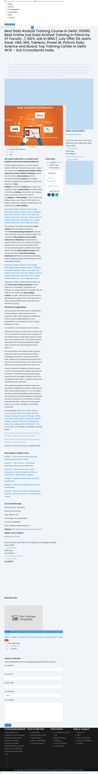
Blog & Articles (59, 738)
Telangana (14, 646)
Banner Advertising (38, 740)
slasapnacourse (12, 536)
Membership (36, 738)
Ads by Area (12, 12)
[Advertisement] (49, 92)
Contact (11, 18)
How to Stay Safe (83, 738)
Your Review (9, 700)
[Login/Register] (5, 22)
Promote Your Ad (37, 743)
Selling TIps (35, 732)
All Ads (10, 7)
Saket (11, 152)
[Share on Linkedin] (53, 194)
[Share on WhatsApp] (57, 194)
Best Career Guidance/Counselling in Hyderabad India (33, 637)
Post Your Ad (10, 24)
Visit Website (11, 548)
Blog (10, 15)
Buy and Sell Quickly (38, 735)
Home (10, 4)
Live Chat (80, 732)
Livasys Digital (78, 770)
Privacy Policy (59, 746)
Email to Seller (11, 559)
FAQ (78, 735)
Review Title (9, 683)
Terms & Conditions (84, 740)
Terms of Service (60, 743)
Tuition (59, 162)
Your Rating (9, 691)
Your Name (9, 665)
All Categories (13, 9)
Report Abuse (53, 186)
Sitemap (57, 740)
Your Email (8, 674)
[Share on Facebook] (49, 194)
